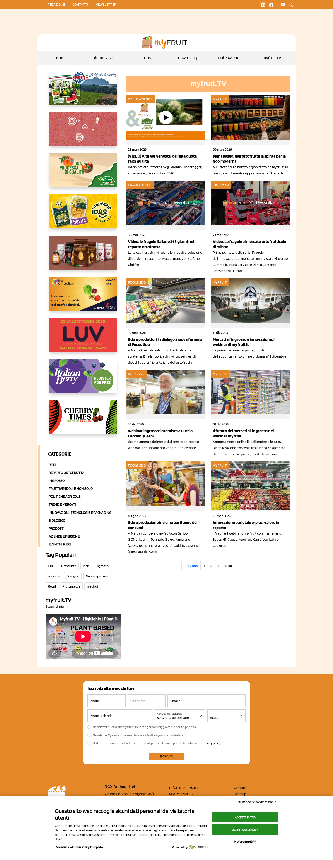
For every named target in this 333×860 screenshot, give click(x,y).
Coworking (187, 57)
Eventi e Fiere (60, 544)
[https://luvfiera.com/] (83, 338)
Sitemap (240, 794)
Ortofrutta (68, 566)
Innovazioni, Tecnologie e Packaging (80, 512)
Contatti (240, 788)
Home (61, 57)
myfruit (220, 99)
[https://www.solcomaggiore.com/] (83, 132)
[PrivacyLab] (198, 847)
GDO (51, 566)
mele (86, 566)
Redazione (56, 4)
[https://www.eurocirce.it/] (83, 91)
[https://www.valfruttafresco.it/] (83, 173)
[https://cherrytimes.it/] (83, 421)
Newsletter (105, 4)
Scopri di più (55, 606)
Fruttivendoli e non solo (71, 488)
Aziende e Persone (64, 536)
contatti (80, 4)
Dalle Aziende (229, 57)
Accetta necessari (245, 829)
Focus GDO (137, 282)
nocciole (54, 576)
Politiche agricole (64, 496)
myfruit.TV (272, 57)
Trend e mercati (62, 504)
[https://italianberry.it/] (83, 379)
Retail (54, 465)
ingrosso (102, 566)
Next (228, 566)
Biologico (57, 520)
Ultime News (103, 57)
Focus (145, 57)
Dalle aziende (140, 99)
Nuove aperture (97, 576)
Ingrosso (57, 480)
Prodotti (57, 528)
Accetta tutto (245, 817)
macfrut (92, 586)
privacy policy (212, 743)
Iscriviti (166, 756)
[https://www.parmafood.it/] (83, 215)
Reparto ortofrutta (66, 473)
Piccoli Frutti (140, 184)
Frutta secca (71, 586)
